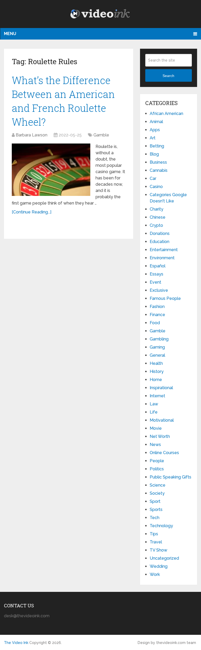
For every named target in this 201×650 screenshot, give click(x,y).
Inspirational (161, 387)
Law (154, 403)
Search (168, 76)
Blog (154, 154)
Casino (156, 186)
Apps (155, 129)
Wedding (159, 566)
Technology (161, 525)
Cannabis (159, 170)
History (157, 371)
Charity (156, 209)
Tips (154, 533)
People (157, 460)
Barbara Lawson (31, 135)
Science (157, 485)
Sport (155, 501)
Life (154, 412)
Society (157, 493)
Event (155, 282)
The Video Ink (16, 643)
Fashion (157, 306)
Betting (157, 146)
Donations (160, 233)
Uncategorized (164, 558)
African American (166, 113)
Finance (157, 314)
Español (157, 265)
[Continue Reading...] (31, 212)
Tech (154, 517)
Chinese (157, 217)
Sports (156, 509)
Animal (156, 121)
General (157, 355)
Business (158, 162)
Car (153, 178)
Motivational (162, 420)
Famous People (165, 298)
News (155, 444)
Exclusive (159, 290)
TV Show (158, 550)
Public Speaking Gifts (170, 477)
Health (156, 363)
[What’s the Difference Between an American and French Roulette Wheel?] (51, 170)
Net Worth (160, 436)
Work (155, 574)
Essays (156, 274)
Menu (10, 33)
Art (152, 137)
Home (156, 379)
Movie (156, 428)
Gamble (101, 135)
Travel (156, 541)
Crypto (156, 225)
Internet (157, 395)
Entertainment (164, 249)
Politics (157, 468)
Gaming (157, 347)
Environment (162, 257)
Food (155, 322)
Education (159, 241)
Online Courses (164, 452)
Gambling (159, 339)
